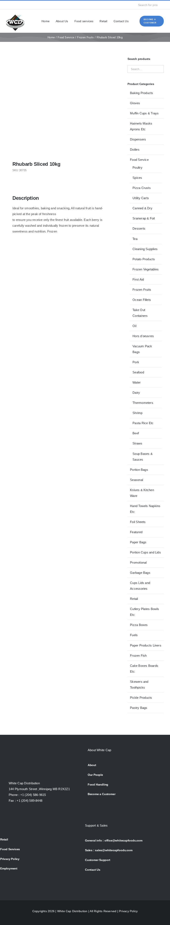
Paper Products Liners (145, 645)
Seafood (138, 372)
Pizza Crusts (141, 188)
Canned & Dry (142, 208)
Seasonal (136, 480)
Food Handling (98, 784)
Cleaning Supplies (145, 249)
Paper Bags (138, 542)
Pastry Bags (138, 707)
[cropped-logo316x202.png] (15, 15)
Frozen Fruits (141, 289)
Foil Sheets (138, 522)
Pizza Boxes (139, 625)
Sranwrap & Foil (143, 218)
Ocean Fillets (141, 299)
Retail (134, 599)
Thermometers (142, 402)
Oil (134, 326)
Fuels (134, 635)
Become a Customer (101, 794)
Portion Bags (139, 469)
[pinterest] (34, 5)
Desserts (138, 228)
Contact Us (92, 869)
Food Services (10, 849)
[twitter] (14, 5)
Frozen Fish (138, 655)
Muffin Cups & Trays (144, 113)
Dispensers (138, 139)
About (92, 765)
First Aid (138, 279)
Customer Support (97, 860)
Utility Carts (140, 198)
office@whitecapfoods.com (123, 840)
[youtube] (27, 5)
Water (136, 382)
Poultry (137, 167)
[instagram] (20, 5)
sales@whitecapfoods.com (113, 850)
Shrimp (137, 413)
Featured (136, 532)
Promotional (138, 562)
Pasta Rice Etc (142, 423)
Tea (134, 239)
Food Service (139, 159)
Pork (135, 362)
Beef (135, 433)
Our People (95, 774)
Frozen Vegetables (145, 269)
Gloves (135, 103)
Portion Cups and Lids (145, 552)
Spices (137, 177)
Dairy (136, 392)
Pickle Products (141, 697)
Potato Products (143, 259)
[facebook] (7, 5)
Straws (137, 443)
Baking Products (141, 93)
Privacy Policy (9, 859)
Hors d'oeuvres (143, 336)
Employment (8, 868)
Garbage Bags (140, 572)
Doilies (135, 149)
